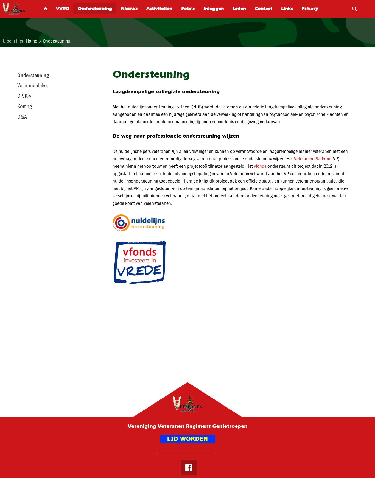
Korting (24, 106)
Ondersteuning (56, 41)
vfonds (260, 166)
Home (31, 41)
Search (354, 8)
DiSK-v (24, 96)
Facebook (188, 467)
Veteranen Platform (312, 159)
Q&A (22, 116)
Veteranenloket (32, 85)
